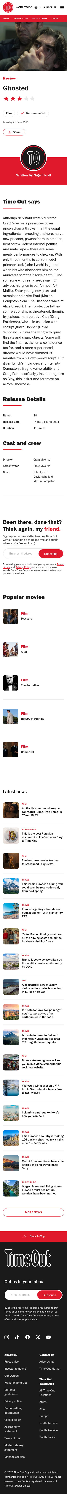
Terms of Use (11, 1312)
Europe (43, 1416)
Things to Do (21, 19)
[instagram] (6, 1337)
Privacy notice (13, 1401)
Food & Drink (39, 19)
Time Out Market (49, 1369)
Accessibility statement (12, 1429)
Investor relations (15, 1369)
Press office (11, 1362)
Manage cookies (14, 1457)
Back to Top (37, 1236)
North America (48, 1423)
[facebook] (27, 1337)
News (6, 19)
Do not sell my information (13, 1411)
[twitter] (38, 1337)
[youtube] (48, 1337)
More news (33, 1212)
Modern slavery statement (13, 1448)
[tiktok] (17, 1337)
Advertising (46, 1362)
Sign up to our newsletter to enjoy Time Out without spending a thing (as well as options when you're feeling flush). (30, 540)
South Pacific (47, 1437)
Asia (42, 1409)
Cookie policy (12, 1420)
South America (48, 1430)
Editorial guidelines (10, 1392)
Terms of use (12, 1438)
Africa (43, 1402)
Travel (55, 19)
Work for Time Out (15, 1383)
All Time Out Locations (47, 1393)
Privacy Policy (23, 568)
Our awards (11, 1376)
